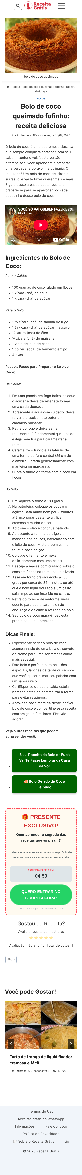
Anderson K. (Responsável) (34, 135)
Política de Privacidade (41, 1134)
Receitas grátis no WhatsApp (41, 1119)
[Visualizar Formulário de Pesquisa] (18, 6)
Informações (25, 1126)
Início (65, 1141)
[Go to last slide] (11, 1044)
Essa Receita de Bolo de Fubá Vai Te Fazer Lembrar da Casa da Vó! (44, 760)
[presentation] (41, 1025)
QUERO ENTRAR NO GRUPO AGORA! (41, 894)
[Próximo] (71, 1044)
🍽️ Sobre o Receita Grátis (33, 1141)
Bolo (11, 959)
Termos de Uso (41, 1111)
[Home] (8, 86)
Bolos (41, 98)
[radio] (31, 938)
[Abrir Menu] (61, 6)
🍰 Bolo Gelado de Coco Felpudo (44, 784)
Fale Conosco (56, 1126)
